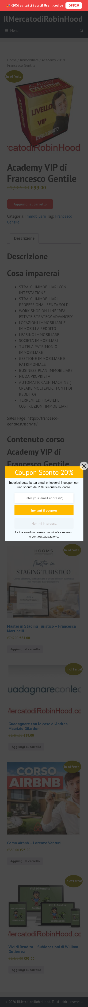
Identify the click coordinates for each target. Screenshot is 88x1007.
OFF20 (74, 5)
